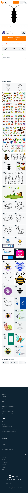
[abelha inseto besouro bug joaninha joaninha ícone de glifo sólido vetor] (8, 437)
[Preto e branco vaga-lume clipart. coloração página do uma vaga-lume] (8, 95)
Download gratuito (14, 38)
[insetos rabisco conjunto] (9, 208)
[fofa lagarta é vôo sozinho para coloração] (8, 291)
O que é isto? (13, 54)
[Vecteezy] (2, 2)
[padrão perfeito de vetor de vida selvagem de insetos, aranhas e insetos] (6, 182)
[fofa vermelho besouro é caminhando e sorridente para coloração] (8, 315)
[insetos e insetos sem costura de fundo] (19, 96)
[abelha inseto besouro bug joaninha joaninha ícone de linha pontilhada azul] (8, 399)
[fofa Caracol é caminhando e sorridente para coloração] (8, 327)
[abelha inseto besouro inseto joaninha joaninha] (19, 424)
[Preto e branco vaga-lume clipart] (9, 217)
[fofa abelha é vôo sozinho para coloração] (8, 279)
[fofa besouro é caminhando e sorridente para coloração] (8, 449)
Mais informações (6, 56)
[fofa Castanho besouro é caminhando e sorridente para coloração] (8, 267)
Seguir (23, 33)
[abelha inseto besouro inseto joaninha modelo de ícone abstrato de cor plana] (8, 387)
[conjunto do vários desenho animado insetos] (8, 118)
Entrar (21, 2)
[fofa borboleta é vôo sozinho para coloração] (8, 303)
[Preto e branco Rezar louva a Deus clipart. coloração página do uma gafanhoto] (8, 86)
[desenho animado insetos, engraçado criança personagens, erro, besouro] (8, 107)
